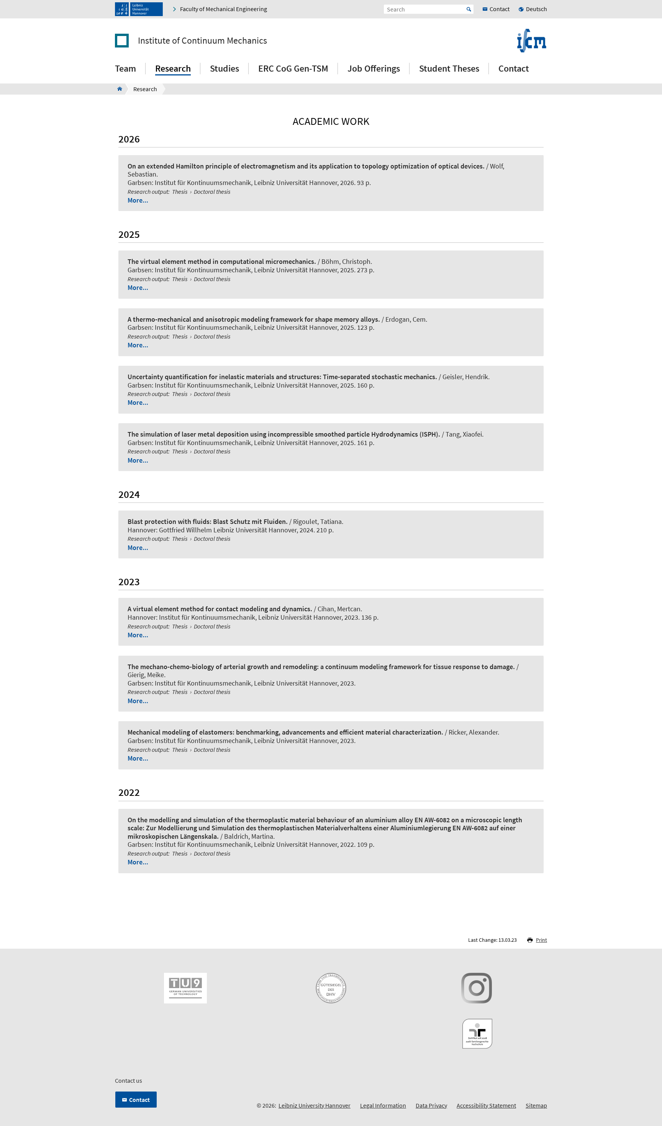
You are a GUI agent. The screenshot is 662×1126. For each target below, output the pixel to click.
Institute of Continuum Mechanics (202, 40)
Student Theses (449, 68)
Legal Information (383, 1105)
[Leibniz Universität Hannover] (139, 9)
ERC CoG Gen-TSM (293, 68)
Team (125, 68)
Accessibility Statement (486, 1105)
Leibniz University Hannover (315, 1105)
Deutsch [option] (536, 9)
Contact (513, 68)
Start (469, 9)
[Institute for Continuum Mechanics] (117, 88)
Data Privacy (431, 1105)
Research (173, 68)
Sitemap (536, 1105)
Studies (224, 68)
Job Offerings (373, 68)
